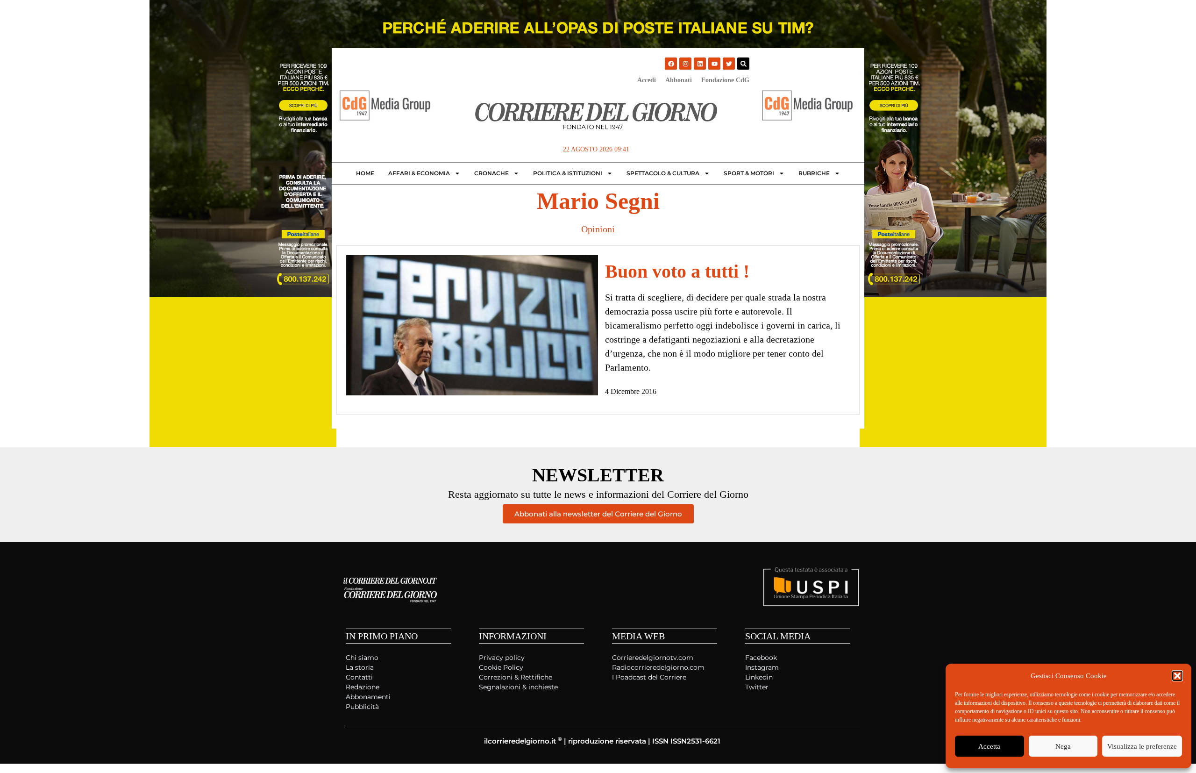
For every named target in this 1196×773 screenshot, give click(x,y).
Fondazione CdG (725, 80)
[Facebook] (671, 63)
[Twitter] (729, 63)
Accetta (989, 746)
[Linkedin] (700, 63)
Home (365, 173)
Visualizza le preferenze (1142, 746)
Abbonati (678, 80)
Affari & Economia (419, 173)
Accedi (646, 80)
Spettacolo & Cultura (662, 173)
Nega (1063, 746)
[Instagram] (685, 63)
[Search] (743, 63)
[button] (1177, 675)
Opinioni (598, 229)
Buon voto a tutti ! (677, 271)
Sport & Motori (749, 173)
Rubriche (814, 173)
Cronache (491, 173)
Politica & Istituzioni (567, 173)
